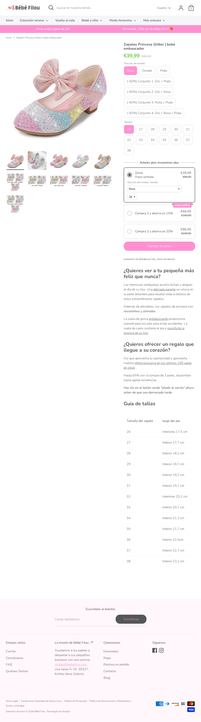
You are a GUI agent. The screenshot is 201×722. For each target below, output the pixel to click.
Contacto (109, 671)
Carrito (11, 651)
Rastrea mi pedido (116, 664)
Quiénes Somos (17, 671)
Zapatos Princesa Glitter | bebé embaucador (39, 37)
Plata (163, 70)
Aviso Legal (12, 701)
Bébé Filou (40, 711)
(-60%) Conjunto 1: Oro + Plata (149, 81)
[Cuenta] (181, 8)
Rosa (130, 70)
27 (141, 129)
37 (188, 140)
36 (176, 140)
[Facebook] (154, 650)
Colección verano (32, 20)
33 (141, 140)
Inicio (9, 20)
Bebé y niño (90, 20)
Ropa (107, 658)
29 (164, 129)
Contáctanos (14, 658)
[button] (159, 174)
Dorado (147, 70)
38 (129, 150)
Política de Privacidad (75, 701)
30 (176, 129)
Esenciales (110, 651)
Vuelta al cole (65, 20)
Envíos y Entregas (15, 705)
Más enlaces (152, 20)
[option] (53, 29)
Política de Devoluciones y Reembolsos (110, 701)
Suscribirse (131, 619)
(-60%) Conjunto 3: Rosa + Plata (150, 102)
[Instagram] (161, 650)
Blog (106, 678)
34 (152, 140)
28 (152, 129)
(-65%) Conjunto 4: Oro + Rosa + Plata (154, 113)
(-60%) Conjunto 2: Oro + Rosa (149, 92)
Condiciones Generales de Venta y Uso (41, 701)
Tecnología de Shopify (58, 711)
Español (162, 8)
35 (164, 140)
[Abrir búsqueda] (51, 8)
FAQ (9, 664)
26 (129, 129)
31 (188, 129)
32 (129, 140)
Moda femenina (121, 20)
